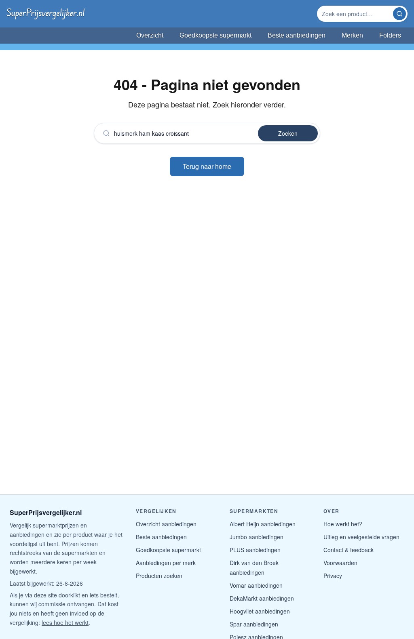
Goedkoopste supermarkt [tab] (215, 35)
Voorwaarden (340, 563)
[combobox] (356, 14)
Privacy (332, 576)
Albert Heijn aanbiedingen (263, 524)
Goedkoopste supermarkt (168, 550)
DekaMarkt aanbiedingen (262, 598)
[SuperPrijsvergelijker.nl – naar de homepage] (45, 13)
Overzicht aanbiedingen (166, 524)
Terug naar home (207, 166)
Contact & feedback (348, 550)
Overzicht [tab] (149, 35)
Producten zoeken (159, 576)
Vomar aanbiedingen (256, 585)
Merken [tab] (352, 35)
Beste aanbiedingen (161, 537)
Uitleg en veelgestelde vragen (361, 537)
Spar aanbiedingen (254, 624)
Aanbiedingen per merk (166, 563)
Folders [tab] (390, 35)
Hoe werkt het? (342, 524)
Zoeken (288, 133)
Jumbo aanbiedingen (256, 537)
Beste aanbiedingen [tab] (296, 35)
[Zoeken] (399, 13)
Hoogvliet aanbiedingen (260, 611)
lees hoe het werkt (65, 622)
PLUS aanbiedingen (255, 550)
